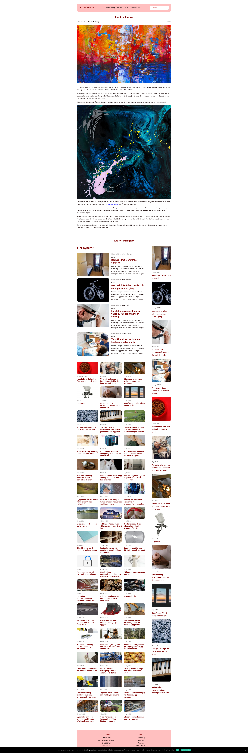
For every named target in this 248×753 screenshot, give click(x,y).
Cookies (126, 8)
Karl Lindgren (126, 279)
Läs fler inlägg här (124, 240)
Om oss (119, 8)
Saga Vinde (125, 305)
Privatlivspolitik (186, 750)
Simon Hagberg (93, 22)
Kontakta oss (135, 8)
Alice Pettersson (127, 254)
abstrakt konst (113, 204)
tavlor (169, 22)
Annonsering (110, 8)
